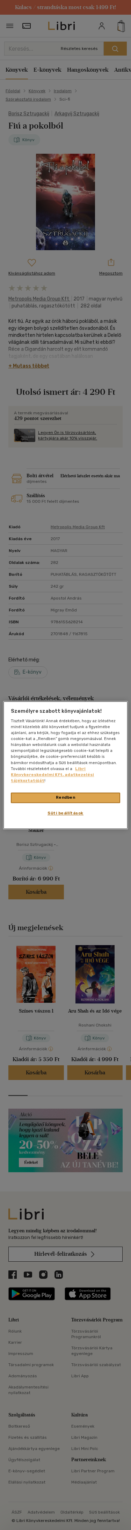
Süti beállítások (65, 813)
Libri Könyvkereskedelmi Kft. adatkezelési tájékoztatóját (52, 774)
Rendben (65, 797)
